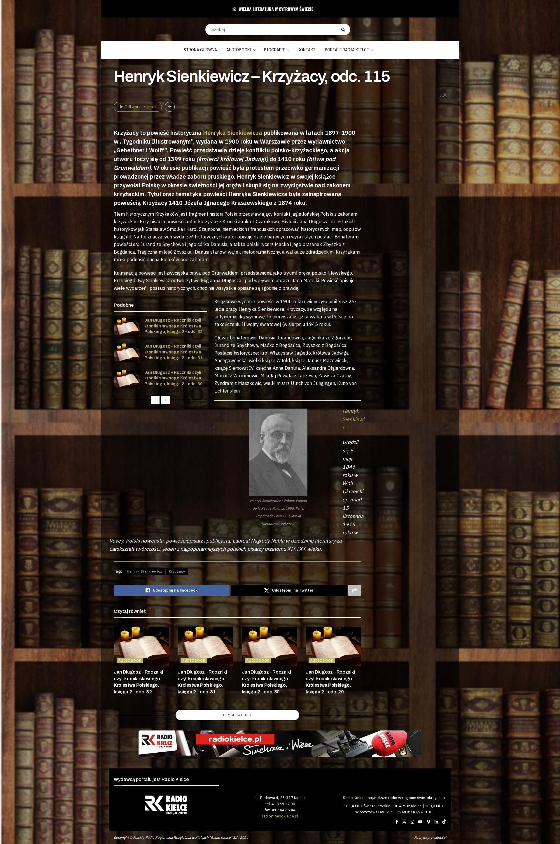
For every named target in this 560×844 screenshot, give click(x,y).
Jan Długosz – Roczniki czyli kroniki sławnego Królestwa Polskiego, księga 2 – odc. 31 (173, 352)
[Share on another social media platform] (354, 590)
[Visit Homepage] (278, 8)
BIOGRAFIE (274, 50)
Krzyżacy (177, 571)
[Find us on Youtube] (420, 822)
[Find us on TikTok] (444, 822)
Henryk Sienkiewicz (144, 571)
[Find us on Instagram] (412, 822)
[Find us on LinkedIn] (436, 822)
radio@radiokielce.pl (280, 816)
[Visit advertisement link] (280, 743)
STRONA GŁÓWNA (200, 50)
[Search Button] (344, 29)
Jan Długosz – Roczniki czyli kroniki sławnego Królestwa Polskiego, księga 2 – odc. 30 (173, 378)
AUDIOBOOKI (238, 50)
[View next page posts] (165, 400)
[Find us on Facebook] (397, 822)
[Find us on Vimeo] (428, 822)
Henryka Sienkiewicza (232, 133)
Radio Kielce (354, 797)
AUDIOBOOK (129, 660)
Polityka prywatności (430, 837)
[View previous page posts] (155, 400)
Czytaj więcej (237, 715)
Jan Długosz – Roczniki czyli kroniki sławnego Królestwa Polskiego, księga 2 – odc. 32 (173, 326)
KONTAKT (307, 50)
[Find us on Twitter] (404, 822)
